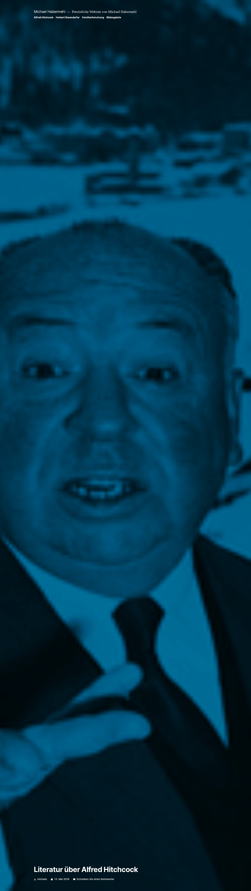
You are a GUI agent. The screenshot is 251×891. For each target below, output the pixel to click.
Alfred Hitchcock (43, 17)
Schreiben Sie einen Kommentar (95, 879)
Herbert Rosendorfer (68, 17)
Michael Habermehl (49, 11)
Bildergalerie (113, 17)
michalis (42, 879)
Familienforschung (93, 17)
